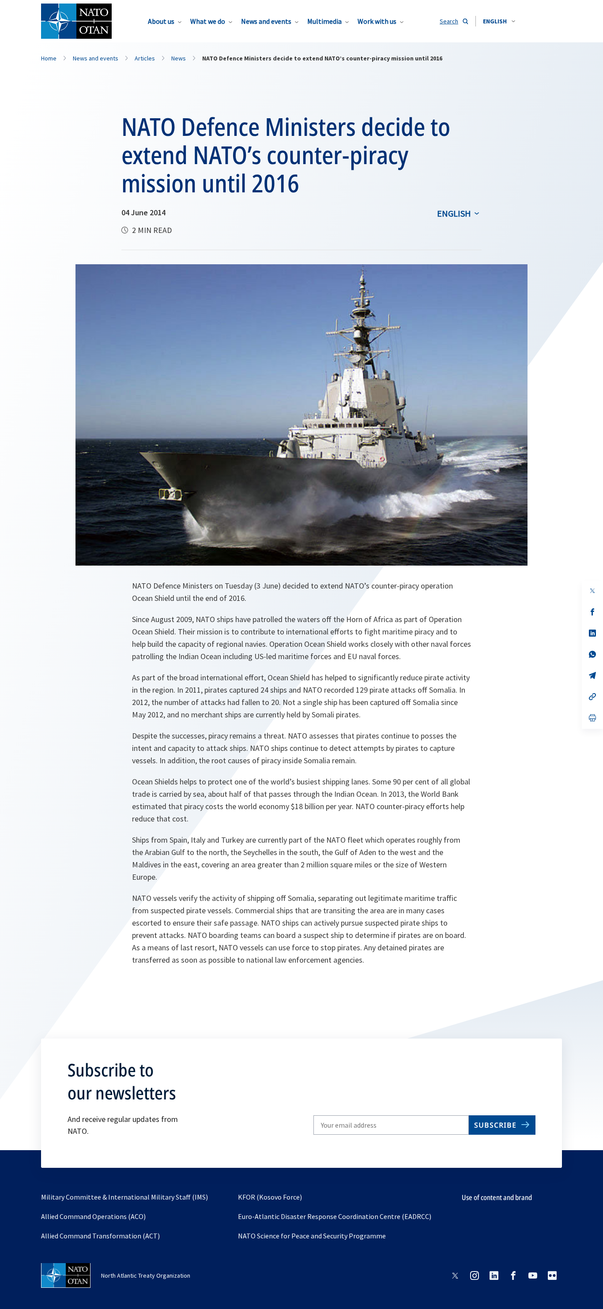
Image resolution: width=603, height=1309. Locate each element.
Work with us (377, 21)
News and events (266, 21)
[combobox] (499, 21)
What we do (207, 21)
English (454, 213)
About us (161, 21)
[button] (499, 21)
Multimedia (324, 21)
